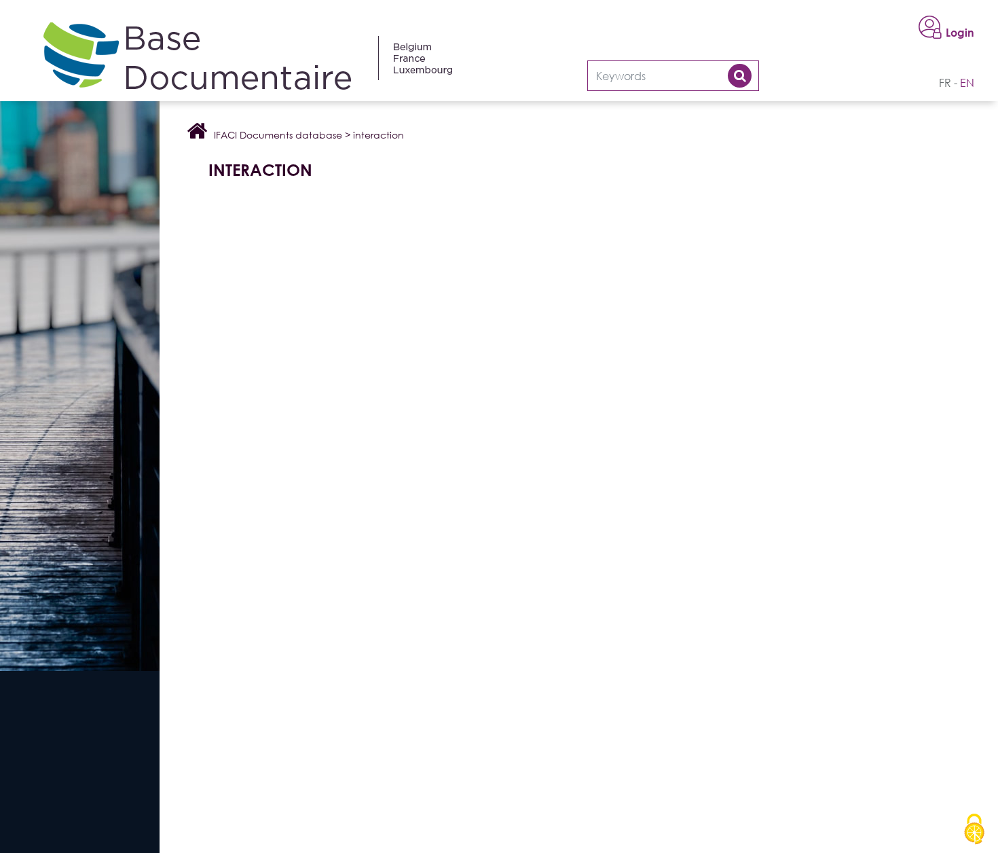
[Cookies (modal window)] (974, 830)
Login (960, 32)
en (967, 83)
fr (945, 83)
